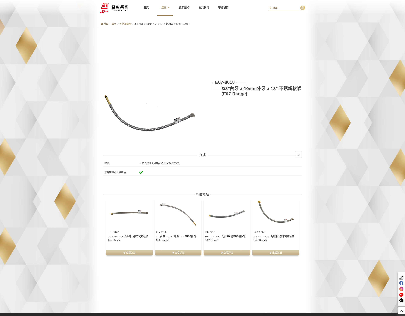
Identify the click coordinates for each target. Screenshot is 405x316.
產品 (163, 7)
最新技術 (184, 7)
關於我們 (204, 7)
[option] (129, 227)
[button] (302, 8)
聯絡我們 (223, 7)
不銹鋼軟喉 (125, 23)
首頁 (146, 7)
